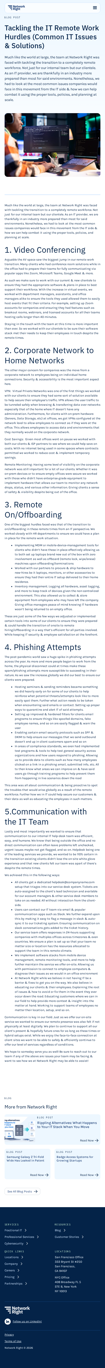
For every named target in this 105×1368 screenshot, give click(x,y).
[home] (16, 8)
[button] (95, 8)
